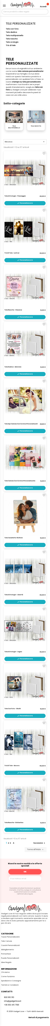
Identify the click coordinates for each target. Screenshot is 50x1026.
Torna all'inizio (35, 849)
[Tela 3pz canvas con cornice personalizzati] (25, 400)
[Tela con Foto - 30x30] (25, 685)
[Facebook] (20, 927)
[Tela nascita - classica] (25, 286)
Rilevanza (25, 141)
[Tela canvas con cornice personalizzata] (25, 457)
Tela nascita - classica (13, 310)
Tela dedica (11, 32)
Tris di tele (11, 45)
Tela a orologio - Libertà (13, 595)
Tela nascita (12, 39)
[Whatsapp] (29, 927)
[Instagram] (25, 927)
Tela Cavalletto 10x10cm (13, 538)
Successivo (39, 843)
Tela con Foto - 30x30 (12, 709)
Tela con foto (12, 29)
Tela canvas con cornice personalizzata (19, 481)
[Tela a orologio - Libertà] (25, 571)
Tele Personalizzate (21, 23)
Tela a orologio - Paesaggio (15, 196)
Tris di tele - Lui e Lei (11, 253)
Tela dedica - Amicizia (12, 367)
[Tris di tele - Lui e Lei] (25, 229)
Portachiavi (6, 954)
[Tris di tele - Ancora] (25, 742)
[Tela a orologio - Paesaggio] (25, 172)
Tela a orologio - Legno (13, 652)
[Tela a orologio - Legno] (25, 628)
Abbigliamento (7, 949)
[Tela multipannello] (14, 117)
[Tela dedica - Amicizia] (25, 343)
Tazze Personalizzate (10, 937)
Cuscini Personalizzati (10, 945)
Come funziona (8, 976)
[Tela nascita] (36, 117)
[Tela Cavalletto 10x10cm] (25, 514)
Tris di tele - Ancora (11, 766)
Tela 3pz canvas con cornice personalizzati (21, 424)
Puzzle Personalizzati (10, 958)
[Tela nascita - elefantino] (25, 799)
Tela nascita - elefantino (13, 823)
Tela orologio (12, 42)
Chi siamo (5, 972)
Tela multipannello (14, 35)
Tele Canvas (6, 941)
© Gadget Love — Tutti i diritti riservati (25, 1011)
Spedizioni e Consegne (11, 980)
